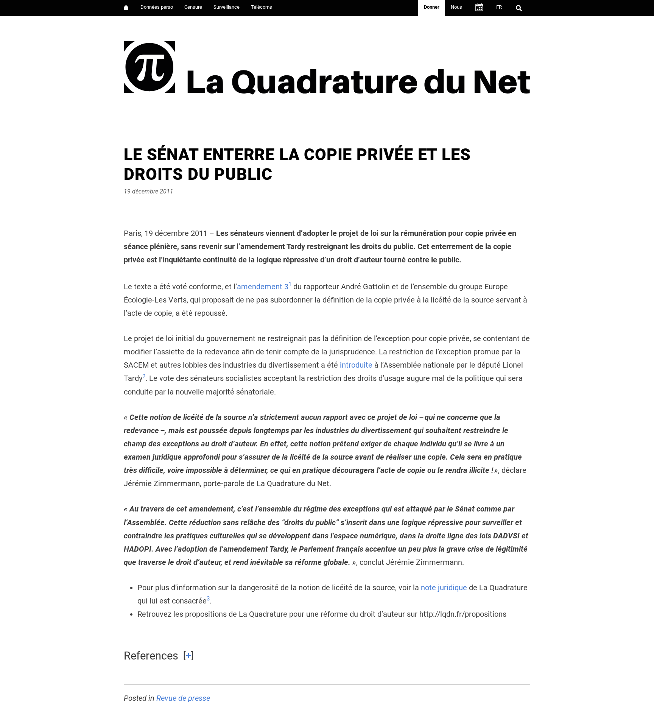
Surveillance (226, 7)
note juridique (444, 587)
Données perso (156, 7)
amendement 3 (262, 286)
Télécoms (261, 7)
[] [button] (188, 655)
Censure (193, 7)
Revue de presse (183, 698)
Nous (456, 7)
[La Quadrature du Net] (327, 65)
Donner (431, 7)
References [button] (151, 655)
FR (499, 7)
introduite (356, 365)
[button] (289, 286)
